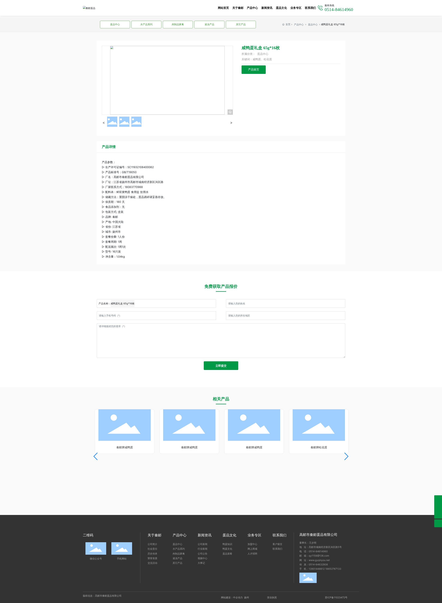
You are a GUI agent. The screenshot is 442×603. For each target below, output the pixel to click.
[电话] (438, 499)
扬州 (246, 597)
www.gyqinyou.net (319, 560)
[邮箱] (438, 507)
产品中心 (299, 24)
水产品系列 (146, 24)
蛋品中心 (115, 24)
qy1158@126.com (319, 555)
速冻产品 (209, 24)
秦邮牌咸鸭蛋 (118, 447)
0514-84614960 (318, 551)
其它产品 (241, 24)
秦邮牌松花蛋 (312, 447)
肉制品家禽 (178, 24)
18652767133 (333, 568)
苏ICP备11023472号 (336, 597)
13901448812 (317, 568)
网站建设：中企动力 (232, 597)
